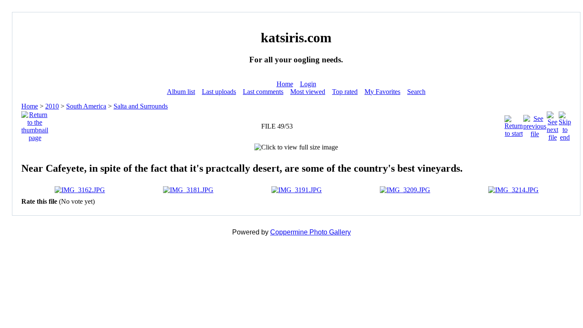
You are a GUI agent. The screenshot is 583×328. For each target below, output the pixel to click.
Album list (181, 91)
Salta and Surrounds (141, 106)
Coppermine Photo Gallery (310, 232)
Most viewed (307, 91)
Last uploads (219, 91)
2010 (52, 106)
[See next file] (552, 124)
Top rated (345, 91)
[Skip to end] (565, 124)
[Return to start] (513, 124)
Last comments (263, 91)
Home (285, 84)
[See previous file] (534, 124)
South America (86, 106)
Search (416, 91)
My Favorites (382, 91)
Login (308, 84)
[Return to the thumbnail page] (34, 124)
